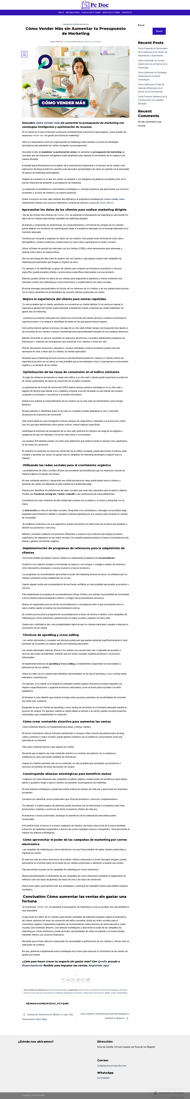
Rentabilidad (122, 993)
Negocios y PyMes (111, 12)
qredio (113, 993)
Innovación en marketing (53, 993)
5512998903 (103, 1078)
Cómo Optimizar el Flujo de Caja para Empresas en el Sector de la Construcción (151, 88)
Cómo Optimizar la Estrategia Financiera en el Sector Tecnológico (152, 76)
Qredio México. (106, 202)
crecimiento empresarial (99, 990)
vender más (38, 135)
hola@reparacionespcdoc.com (111, 1065)
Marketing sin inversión (73, 993)
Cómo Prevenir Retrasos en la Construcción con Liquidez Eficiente (152, 100)
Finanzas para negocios (33, 993)
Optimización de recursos (93, 993)
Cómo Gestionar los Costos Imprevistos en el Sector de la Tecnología (152, 64)
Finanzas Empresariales (76, 24)
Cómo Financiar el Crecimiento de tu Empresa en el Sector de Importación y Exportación (152, 52)
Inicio (61, 12)
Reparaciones (72, 12)
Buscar (141, 25)
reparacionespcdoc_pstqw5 (88, 42)
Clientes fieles (83, 990)
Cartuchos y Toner (90, 12)
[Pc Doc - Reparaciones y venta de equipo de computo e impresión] (95, 5)
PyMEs (107, 993)
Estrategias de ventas (118, 990)
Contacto (127, 12)
